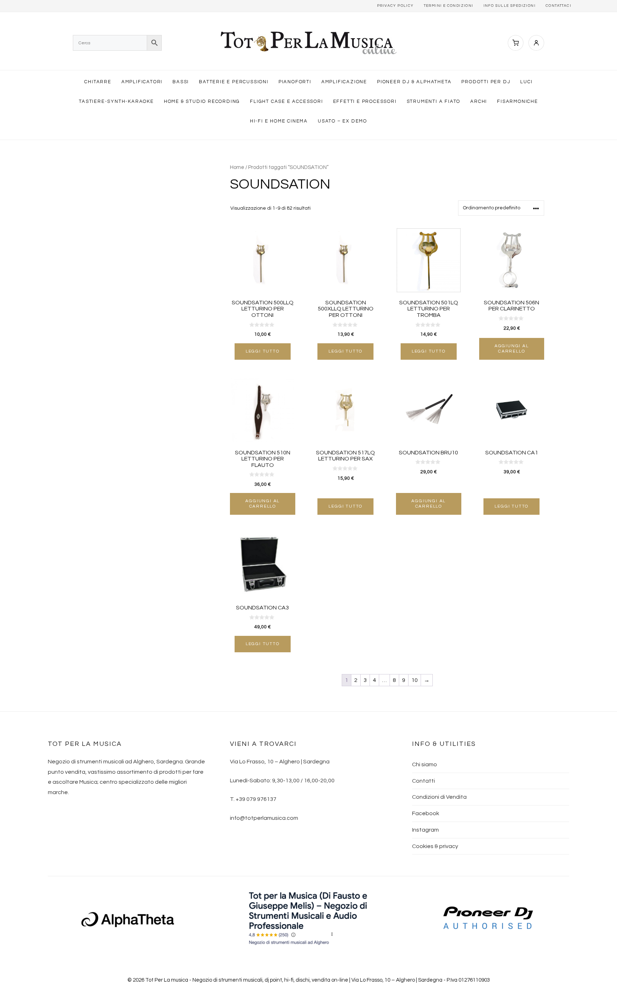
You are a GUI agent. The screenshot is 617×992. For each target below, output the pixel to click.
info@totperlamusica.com (264, 818)
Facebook (425, 813)
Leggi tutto (263, 351)
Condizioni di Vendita (439, 797)
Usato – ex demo (342, 121)
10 (414, 680)
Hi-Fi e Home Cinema (279, 121)
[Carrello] (515, 43)
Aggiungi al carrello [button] (512, 348)
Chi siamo (424, 764)
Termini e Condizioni (448, 6)
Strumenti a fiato (434, 101)
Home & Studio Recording (202, 101)
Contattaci (558, 6)
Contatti (423, 781)
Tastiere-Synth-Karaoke (116, 101)
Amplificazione (344, 81)
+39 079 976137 (256, 799)
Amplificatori (141, 81)
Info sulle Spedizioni (509, 6)
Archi (478, 101)
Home (237, 167)
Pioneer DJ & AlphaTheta (414, 81)
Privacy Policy (395, 6)
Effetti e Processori (365, 101)
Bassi (180, 81)
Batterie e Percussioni (234, 81)
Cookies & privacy (435, 846)
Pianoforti (295, 81)
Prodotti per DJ (485, 81)
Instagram (425, 830)
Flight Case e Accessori (286, 101)
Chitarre (97, 81)
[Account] (536, 43)
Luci (526, 81)
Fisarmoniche (517, 101)
